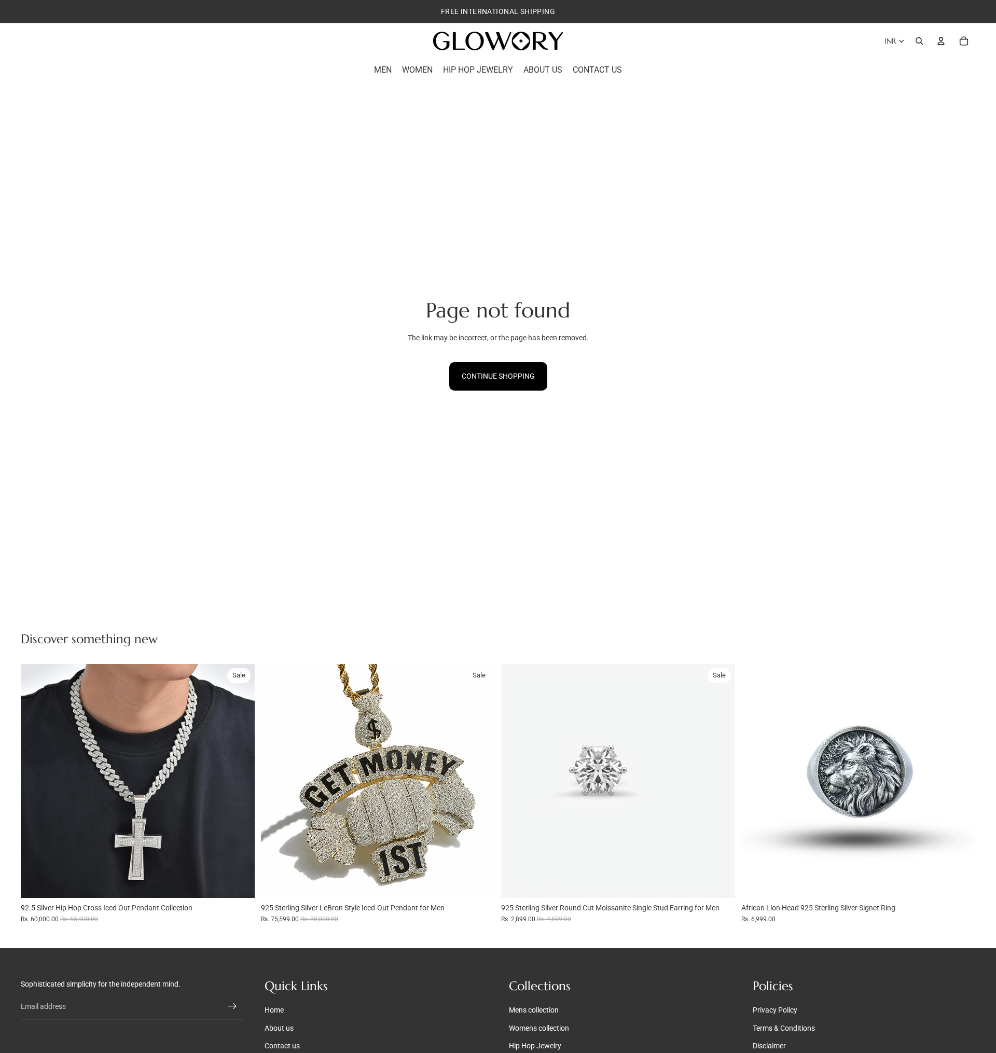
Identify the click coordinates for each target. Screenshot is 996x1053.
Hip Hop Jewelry (535, 1046)
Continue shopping (498, 376)
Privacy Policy (775, 1010)
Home (274, 1010)
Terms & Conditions (784, 1027)
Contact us (282, 1046)
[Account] (941, 41)
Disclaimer (769, 1046)
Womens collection (539, 1027)
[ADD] (238, 881)
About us (279, 1027)
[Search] (919, 41)
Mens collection (534, 1010)
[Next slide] (239, 780)
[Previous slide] (36, 780)
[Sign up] (232, 1006)
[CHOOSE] (719, 881)
